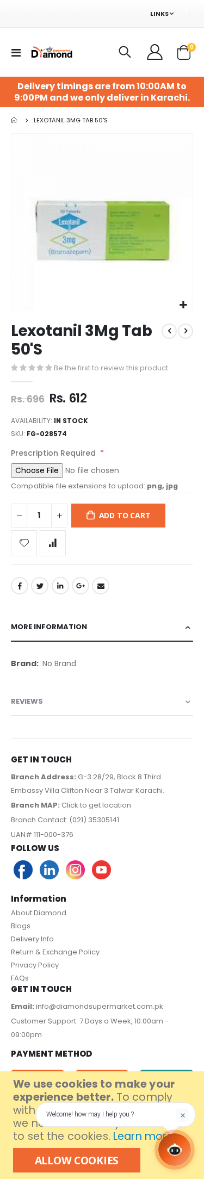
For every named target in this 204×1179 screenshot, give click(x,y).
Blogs (20, 926)
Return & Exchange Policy (55, 952)
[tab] (102, 627)
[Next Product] (185, 331)
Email (100, 585)
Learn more (143, 1136)
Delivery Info (32, 939)
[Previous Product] (169, 331)
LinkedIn (60, 585)
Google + (80, 585)
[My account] (156, 52)
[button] (183, 305)
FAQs (20, 978)
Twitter (39, 585)
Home (14, 120)
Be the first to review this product (111, 368)
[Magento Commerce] (51, 52)
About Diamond (38, 913)
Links (159, 13)
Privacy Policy (35, 965)
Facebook (19, 585)
